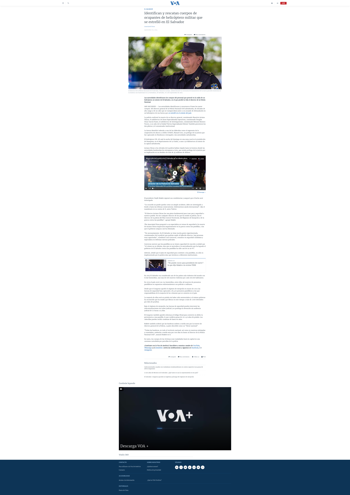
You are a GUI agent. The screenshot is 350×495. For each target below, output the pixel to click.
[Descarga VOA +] (175, 418)
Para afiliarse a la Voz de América (130, 466)
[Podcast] (194, 467)
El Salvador (148, 9)
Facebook (194, 348)
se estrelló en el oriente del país (179, 113)
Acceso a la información (126, 480)
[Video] (272, 3)
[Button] (188, 35)
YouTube (196, 345)
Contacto (122, 470)
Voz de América (153, 161)
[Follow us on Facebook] (176, 467)
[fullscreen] (204, 188)
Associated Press (149, 26)
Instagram (148, 350)
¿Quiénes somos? (152, 466)
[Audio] (277, 3)
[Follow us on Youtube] (185, 467)
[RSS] (189, 467)
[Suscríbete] (198, 467)
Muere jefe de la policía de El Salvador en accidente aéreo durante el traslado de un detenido (179, 158)
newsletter (159, 348)
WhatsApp (148, 348)
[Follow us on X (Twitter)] (181, 467)
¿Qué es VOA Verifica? (154, 480)
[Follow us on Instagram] (202, 467)
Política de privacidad (154, 470)
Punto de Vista (123, 490)
